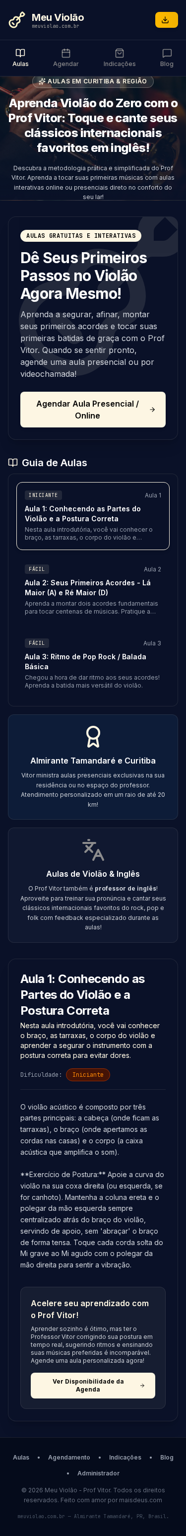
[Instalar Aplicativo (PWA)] (166, 20)
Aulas (21, 1457)
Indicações (125, 1457)
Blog (167, 1457)
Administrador (98, 1473)
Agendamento (69, 1457)
